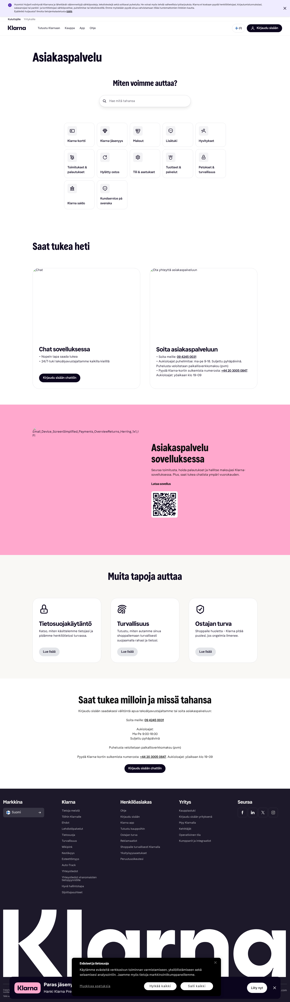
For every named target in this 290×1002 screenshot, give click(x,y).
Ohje (93, 28)
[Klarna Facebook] (242, 812)
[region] (146, 977)
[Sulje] (215, 962)
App (82, 28)
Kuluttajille (14, 19)
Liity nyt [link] (257, 988)
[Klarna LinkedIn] (252, 812)
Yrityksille (30, 19)
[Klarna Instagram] (273, 812)
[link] (79, 135)
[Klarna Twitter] (263, 812)
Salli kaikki (197, 986)
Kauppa (70, 28)
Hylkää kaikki (160, 986)
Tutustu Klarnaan (49, 28)
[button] (285, 8)
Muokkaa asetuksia (95, 986)
